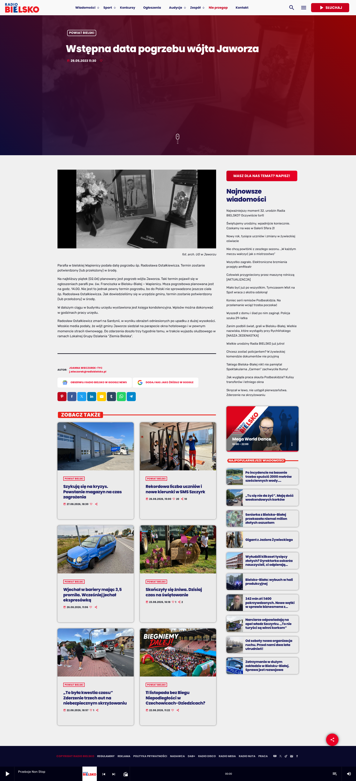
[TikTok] (286, 756)
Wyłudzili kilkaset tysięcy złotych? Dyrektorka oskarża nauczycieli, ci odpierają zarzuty (269, 562)
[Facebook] (297, 756)
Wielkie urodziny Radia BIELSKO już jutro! (255, 343)
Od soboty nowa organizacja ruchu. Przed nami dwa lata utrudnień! (268, 644)
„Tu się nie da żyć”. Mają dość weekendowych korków (269, 497)
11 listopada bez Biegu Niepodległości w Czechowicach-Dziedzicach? (175, 698)
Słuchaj (330, 7)
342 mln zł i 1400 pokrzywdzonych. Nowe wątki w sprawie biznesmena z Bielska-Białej (270, 604)
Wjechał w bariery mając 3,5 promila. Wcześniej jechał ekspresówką (92, 595)
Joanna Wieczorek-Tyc (86, 368)
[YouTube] (274, 756)
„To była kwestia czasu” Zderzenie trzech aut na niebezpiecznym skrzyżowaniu (95, 698)
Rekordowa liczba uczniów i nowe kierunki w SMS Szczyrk (175, 489)
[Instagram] (291, 756)
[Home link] (22, 7)
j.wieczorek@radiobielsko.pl (88, 371)
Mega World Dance (251, 439)
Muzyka (239, 431)
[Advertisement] (178, 99)
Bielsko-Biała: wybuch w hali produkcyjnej (269, 581)
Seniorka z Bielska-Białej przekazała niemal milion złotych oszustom (266, 518)
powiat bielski (81, 33)
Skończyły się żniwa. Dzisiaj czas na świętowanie (174, 592)
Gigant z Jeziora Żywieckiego (269, 539)
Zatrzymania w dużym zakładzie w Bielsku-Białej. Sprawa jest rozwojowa (267, 665)
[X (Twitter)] (280, 756)
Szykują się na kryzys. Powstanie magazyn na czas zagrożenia (92, 492)
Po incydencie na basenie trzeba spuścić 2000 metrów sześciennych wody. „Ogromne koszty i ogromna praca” (268, 480)
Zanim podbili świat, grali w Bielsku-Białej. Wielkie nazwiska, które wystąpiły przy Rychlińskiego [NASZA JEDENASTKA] (261, 330)
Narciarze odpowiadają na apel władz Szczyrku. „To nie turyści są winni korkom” (268, 623)
